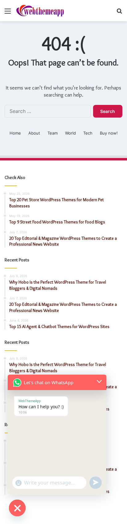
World (70, 133)
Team (52, 133)
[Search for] (119, 13)
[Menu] (8, 13)
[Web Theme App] (40, 10)
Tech (87, 133)
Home (15, 133)
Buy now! (109, 133)
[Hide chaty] (17, 508)
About (34, 133)
